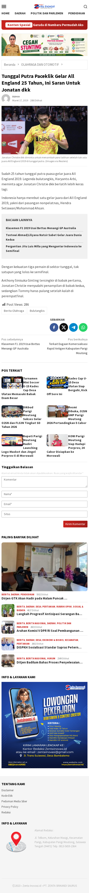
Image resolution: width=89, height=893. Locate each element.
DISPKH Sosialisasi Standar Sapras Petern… (49, 647)
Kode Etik (7, 796)
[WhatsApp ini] (83, 327)
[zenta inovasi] (44, 6)
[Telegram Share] (73, 327)
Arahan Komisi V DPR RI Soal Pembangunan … (50, 631)
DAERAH (15, 594)
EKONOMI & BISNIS (53, 640)
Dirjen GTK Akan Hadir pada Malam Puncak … (34, 598)
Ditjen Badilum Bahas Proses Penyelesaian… (50, 662)
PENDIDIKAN (27, 594)
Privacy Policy (10, 807)
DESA (38, 606)
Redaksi (6, 812)
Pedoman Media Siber (14, 801)
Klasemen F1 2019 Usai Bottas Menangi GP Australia (41, 228)
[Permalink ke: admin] (6, 98)
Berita (6, 594)
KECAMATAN (71, 640)
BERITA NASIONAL (36, 623)
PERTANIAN (48, 606)
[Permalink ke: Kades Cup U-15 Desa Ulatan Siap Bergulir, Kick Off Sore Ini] (57, 382)
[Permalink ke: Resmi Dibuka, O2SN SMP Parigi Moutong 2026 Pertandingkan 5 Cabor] (57, 411)
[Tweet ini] (63, 327)
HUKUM (51, 658)
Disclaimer (8, 790)
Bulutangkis (37, 311)
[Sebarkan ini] (54, 327)
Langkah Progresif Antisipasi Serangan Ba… (49, 614)
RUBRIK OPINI (64, 606)
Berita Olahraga (14, 311)
